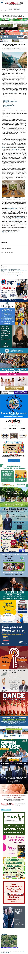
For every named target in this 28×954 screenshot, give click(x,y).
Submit (2, 267)
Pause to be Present (15, 149)
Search (2, 10)
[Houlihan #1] (14, 22)
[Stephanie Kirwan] (14, 917)
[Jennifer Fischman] (14, 336)
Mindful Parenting (19, 217)
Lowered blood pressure (7, 102)
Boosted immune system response (10, 101)
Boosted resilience (7, 106)
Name (3, 245)
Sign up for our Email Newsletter (14, 8)
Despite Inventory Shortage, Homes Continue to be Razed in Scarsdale (12, 273)
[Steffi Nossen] (14, 703)
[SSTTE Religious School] (14, 564)
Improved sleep (6, 100)
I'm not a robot (4, 266)
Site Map (7, 952)
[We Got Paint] (14, 611)
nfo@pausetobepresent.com (7, 232)
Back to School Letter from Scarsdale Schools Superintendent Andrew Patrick (14, 271)
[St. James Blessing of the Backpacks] (14, 313)
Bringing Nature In (12, 220)
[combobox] (10, 10)
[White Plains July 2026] (14, 634)
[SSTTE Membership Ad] (14, 359)
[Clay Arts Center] (14, 30)
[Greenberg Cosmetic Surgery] (14, 772)
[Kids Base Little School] (14, 475)
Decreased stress (6, 98)
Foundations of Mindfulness (12, 208)
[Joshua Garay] (14, 518)
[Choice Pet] (14, 19)
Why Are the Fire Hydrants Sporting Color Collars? (10, 269)
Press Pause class (20, 222)
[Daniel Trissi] (14, 680)
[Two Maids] (14, 845)
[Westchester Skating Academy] (14, 290)
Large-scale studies (13, 92)
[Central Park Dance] (14, 382)
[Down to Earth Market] (14, 868)
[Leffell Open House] (14, 750)
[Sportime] (14, 727)
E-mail (6, 248)
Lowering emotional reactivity (8, 105)
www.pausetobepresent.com (7, 231)
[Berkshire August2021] (14, 28)
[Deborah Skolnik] (14, 823)
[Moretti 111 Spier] (14, 40)
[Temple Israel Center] (14, 541)
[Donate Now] (14, 892)
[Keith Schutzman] (14, 25)
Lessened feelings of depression (9, 104)
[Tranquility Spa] (14, 795)
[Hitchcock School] (14, 452)
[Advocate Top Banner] (14, 36)
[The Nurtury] (14, 33)
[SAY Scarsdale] (14, 657)
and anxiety (12, 98)
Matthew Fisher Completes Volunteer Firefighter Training (12, 275)
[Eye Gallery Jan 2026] (14, 429)
